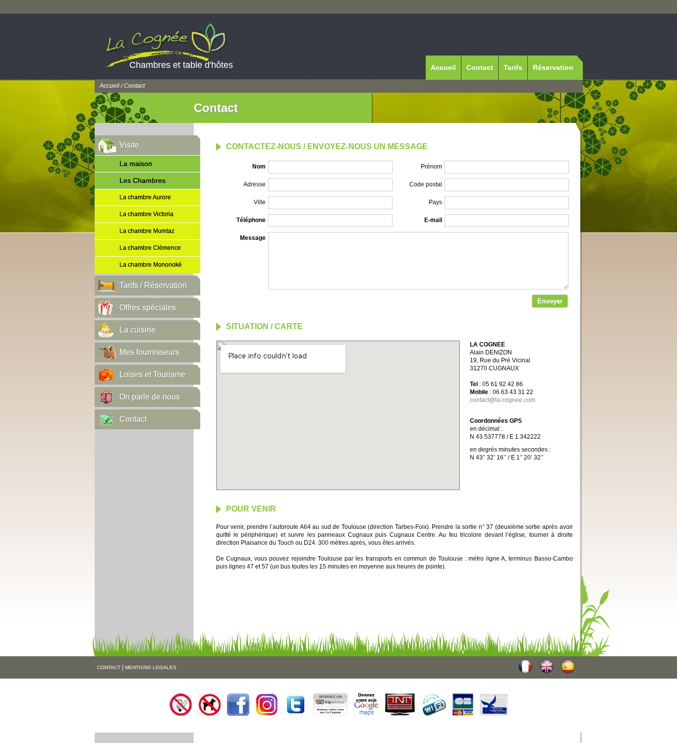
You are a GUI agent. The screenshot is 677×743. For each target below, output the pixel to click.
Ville (260, 202)
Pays (435, 202)
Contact (479, 67)
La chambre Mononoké (150, 264)
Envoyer (550, 301)
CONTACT (108, 667)
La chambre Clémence (150, 247)
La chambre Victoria (146, 214)
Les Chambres (142, 180)
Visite (129, 145)
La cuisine (137, 330)
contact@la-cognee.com (502, 400)
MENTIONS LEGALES (150, 667)
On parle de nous (149, 397)
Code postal (425, 184)
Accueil (443, 67)
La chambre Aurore (145, 197)
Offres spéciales (147, 307)
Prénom (431, 166)
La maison (135, 164)
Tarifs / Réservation (153, 285)
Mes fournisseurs (149, 352)
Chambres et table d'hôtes (181, 65)
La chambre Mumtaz (146, 231)
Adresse (254, 184)
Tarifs (513, 67)
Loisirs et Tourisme (152, 374)
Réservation (553, 67)
